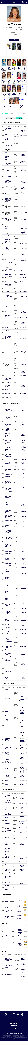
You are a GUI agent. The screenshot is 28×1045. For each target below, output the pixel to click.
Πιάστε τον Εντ (8, 397)
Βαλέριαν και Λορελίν (8, 379)
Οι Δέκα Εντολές (8, 664)
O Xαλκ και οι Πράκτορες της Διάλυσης (8, 296)
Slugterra (7, 281)
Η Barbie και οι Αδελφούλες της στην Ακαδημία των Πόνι (8, 580)
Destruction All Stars (7, 931)
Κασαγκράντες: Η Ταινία (8, 425)
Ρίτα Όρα (14, 81)
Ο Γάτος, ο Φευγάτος (7, 463)
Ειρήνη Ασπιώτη (23, 482)
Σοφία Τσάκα (23, 416)
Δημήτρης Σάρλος (20, 933)
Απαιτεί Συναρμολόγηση (8, 769)
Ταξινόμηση (19, 118)
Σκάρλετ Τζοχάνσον (9, 94)
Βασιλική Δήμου (23, 274)
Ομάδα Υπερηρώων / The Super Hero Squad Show (8, 198)
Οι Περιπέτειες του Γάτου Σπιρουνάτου (8, 218)
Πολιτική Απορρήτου (14, 1028)
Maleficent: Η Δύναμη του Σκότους (8, 832)
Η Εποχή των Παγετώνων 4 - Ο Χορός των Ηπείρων (8, 637)
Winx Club (7, 362)
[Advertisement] (14, 995)
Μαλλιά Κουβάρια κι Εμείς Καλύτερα (8, 620)
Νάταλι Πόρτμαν (24, 94)
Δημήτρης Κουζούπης (23, 169)
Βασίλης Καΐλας (23, 375)
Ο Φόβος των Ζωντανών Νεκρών (8, 752)
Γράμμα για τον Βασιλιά (8, 748)
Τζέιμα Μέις (8, 81)
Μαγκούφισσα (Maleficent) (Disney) (19, 52)
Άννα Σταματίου (23, 139)
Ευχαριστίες (14, 1025)
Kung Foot (7, 372)
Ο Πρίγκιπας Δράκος (7, 210)
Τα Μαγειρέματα (8, 974)
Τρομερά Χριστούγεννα (8, 563)
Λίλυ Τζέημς (24, 68)
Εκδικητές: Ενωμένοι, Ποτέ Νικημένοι (8, 188)
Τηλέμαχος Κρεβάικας (23, 155)
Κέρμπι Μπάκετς (7, 784)
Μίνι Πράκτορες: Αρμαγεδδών (8, 813)
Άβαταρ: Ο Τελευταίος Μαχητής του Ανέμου (8, 691)
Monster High (8, 345)
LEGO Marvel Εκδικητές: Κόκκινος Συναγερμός (7, 435)
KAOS (6, 711)
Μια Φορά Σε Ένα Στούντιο (8, 439)
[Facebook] (6, 1014)
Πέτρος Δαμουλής (23, 291)
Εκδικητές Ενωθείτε (7, 229)
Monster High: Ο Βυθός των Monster (8, 493)
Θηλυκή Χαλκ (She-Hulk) (14, 51)
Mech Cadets (8, 142)
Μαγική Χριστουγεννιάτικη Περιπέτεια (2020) (9, 964)
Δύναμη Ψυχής (6, 844)
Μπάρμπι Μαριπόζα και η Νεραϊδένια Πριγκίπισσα (8, 573)
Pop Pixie (7, 311)
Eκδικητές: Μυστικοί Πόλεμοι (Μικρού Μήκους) (7, 155)
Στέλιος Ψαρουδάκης (23, 232)
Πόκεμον (7, 287)
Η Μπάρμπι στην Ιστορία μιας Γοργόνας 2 (8, 612)
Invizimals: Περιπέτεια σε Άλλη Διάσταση (8, 537)
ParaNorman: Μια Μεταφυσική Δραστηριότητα (8, 629)
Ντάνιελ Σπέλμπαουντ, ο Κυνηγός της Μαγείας (8, 182)
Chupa (6, 817)
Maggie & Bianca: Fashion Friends (8, 762)
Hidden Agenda (6, 936)
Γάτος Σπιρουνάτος (8, 650)
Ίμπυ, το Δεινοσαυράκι (8, 668)
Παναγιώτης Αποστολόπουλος (23, 162)
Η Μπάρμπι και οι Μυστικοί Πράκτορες (8, 511)
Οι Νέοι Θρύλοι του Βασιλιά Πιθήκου (8, 758)
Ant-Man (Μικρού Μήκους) (7, 248)
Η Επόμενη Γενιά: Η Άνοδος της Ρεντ (7, 808)
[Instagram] (14, 1014)
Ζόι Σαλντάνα (6, 106)
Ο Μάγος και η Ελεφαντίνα (8, 443)
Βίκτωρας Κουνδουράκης (23, 131)
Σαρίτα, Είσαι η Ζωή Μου (7, 906)
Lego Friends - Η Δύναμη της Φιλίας (8, 271)
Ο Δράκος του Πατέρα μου (8, 446)
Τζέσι (6, 780)
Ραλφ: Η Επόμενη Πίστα (8, 616)
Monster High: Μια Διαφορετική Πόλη (8, 567)
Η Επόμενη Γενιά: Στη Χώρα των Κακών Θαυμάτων (7, 798)
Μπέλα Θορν (16, 106)
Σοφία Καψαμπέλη (23, 450)
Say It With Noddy (7, 386)
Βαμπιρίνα (7, 259)
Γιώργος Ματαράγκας (23, 219)
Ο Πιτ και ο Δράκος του (7, 849)
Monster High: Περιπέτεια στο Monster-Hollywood (8, 532)
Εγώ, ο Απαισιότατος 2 (8, 595)
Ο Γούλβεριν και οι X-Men (8, 352)
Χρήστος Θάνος (23, 270)
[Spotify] (22, 1014)
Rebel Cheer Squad (7, 744)
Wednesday (7, 698)
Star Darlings (8, 274)
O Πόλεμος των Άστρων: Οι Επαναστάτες (8, 277)
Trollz (6, 389)
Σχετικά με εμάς (14, 1023)
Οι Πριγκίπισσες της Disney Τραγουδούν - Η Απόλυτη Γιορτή (8, 958)
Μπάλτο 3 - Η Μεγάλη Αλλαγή (8, 672)
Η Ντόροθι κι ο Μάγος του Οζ (8, 254)
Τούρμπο (7, 585)
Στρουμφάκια (8, 882)
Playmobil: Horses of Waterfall (7, 429)
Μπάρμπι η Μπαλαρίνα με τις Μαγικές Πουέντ (8, 603)
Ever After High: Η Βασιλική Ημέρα (8, 522)
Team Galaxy (7, 393)
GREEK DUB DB (18, 1033)
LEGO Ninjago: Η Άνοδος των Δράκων (8, 147)
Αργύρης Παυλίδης (23, 288)
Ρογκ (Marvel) (14, 68)
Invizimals (7, 291)
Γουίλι (6, 466)
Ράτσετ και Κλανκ (7, 505)
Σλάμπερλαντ (8, 820)
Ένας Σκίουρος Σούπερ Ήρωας (8, 551)
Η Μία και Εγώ (8, 322)
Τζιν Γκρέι (19, 68)
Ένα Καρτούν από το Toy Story (8, 337)
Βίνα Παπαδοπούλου (23, 363)
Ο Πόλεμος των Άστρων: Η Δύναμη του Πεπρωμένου (8, 161)
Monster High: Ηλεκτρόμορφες (8, 473)
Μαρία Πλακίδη (23, 264)
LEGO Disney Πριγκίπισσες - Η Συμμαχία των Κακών (8, 411)
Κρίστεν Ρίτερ (19, 81)
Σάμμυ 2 (7, 624)
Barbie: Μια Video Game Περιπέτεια (7, 478)
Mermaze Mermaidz (7, 169)
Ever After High (8, 327)
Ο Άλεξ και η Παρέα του (7, 776)
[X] (10, 1014)
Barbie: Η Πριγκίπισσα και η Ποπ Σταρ (8, 646)
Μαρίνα (6, 901)
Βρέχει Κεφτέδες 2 (7, 599)
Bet (6, 705)
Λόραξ (6, 633)
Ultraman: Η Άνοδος (7, 421)
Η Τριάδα (7, 733)
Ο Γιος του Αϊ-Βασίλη (8, 654)
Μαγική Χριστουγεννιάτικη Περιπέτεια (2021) (9, 968)
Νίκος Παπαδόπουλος (23, 425)
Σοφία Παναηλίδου (23, 311)
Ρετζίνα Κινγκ (19, 94)
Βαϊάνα (6, 508)
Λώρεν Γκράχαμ (4, 94)
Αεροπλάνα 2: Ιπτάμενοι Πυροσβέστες (8, 555)
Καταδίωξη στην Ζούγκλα (8, 497)
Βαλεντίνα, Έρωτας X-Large (7, 916)
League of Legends (7, 942)
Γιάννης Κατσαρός (20, 930)
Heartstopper (8, 725)
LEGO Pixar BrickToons (7, 139)
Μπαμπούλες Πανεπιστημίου (8, 588)
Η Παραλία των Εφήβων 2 (7, 857)
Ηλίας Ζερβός (23, 353)
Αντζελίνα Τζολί (4, 81)
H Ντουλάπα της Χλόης (7, 331)
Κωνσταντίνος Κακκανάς (20, 944)
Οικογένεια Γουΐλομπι (7, 459)
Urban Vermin (8, 382)
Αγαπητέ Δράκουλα (7, 559)
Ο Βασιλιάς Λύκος (7, 135)
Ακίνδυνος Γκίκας (23, 228)
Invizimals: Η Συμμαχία (7, 541)
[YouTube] (18, 1014)
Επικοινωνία (14, 1020)
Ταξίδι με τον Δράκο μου (8, 450)
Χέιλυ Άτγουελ (24, 81)
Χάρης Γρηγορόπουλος (23, 350)
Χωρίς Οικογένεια (7, 827)
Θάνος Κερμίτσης (23, 128)
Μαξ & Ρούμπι (8, 284)
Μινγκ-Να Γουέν (21, 106)
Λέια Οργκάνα (9, 68)
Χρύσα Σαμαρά (23, 973)
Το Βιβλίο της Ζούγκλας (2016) (8, 853)
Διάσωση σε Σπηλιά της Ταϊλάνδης (7, 739)
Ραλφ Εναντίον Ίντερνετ (8, 470)
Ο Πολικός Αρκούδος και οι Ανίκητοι (8, 482)
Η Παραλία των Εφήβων (7, 870)
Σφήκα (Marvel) (9, 51)
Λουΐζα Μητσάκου (19, 901)
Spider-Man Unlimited (7, 223)
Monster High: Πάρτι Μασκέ (8, 608)
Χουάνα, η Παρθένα (7, 910)
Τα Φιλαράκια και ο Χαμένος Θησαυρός (8, 878)
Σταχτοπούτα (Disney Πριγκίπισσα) (4, 68)
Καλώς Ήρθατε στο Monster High (8, 501)
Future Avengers (8, 176)
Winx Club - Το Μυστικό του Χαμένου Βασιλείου (8, 658)
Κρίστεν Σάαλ (11, 106)
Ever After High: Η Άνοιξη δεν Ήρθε (8, 516)
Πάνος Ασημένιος (20, 940)
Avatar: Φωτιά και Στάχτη (8, 803)
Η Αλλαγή (7, 837)
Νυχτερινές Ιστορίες (7, 824)
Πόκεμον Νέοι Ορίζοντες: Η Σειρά (8, 129)
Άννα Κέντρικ (14, 94)
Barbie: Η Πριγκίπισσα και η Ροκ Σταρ (8, 527)
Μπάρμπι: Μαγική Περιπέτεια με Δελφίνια (8, 487)
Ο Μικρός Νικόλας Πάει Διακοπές (8, 866)
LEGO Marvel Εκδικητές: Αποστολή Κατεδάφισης (8, 417)
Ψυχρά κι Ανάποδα (7, 592)
